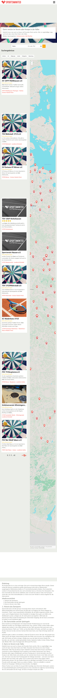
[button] (46, 299)
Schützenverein (20, 36)
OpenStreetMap (41, 547)
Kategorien (24, 56)
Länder (18, 56)
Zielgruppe (13, 56)
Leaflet (32, 546)
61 (14, 455)
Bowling (30, 36)
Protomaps (36, 547)
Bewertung (31, 56)
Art (8, 56)
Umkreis (4, 56)
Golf (26, 36)
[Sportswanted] (21, 2)
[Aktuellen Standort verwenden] (41, 46)
